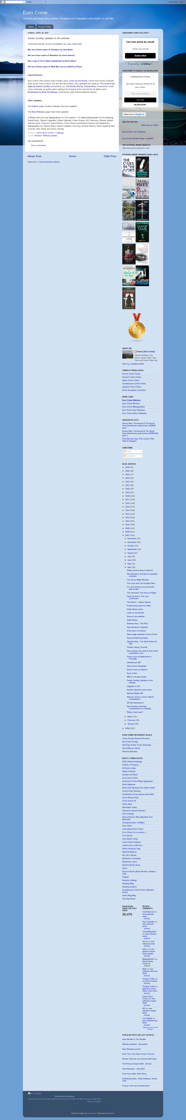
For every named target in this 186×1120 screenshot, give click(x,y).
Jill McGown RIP (134, 663)
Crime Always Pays (130, 798)
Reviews (38, 136)
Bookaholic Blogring (64, 1096)
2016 (127, 503)
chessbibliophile (149, 932)
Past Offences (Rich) (131, 748)
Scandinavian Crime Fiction (134, 384)
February (131, 720)
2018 (127, 496)
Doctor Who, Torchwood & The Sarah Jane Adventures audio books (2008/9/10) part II (140, 433)
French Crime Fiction (131, 374)
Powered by (133, 64)
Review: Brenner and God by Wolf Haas (139, 1059)
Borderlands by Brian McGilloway (42, 92)
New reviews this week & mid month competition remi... (142, 652)
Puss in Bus (132, 673)
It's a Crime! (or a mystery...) (134, 832)
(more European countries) (134, 390)
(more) (147, 919)
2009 (127, 528)
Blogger (111, 1113)
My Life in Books (129, 855)
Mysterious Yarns (129, 862)
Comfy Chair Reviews (131, 791)
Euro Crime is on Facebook (134, 132)
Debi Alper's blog (129, 807)
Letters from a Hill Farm (132, 845)
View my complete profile (133, 364)
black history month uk (147, 962)
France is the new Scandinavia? (136, 1086)
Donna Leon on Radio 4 (137, 670)
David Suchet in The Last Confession (138, 597)
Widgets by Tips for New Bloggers (150, 1028)
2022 (127, 482)
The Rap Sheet (128, 899)
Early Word (127, 826)
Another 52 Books (130, 775)
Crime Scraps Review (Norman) (136, 738)
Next (49, 1099)
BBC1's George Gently (136, 677)
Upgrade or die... (134, 686)
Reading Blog (128, 884)
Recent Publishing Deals (137, 638)
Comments (130, 456)
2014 (127, 510)
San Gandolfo (148, 922)
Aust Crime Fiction (130, 778)
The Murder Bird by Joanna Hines (81, 86)
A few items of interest (136, 631)
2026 (127, 467)
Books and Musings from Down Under (138, 788)
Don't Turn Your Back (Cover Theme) (138, 1054)
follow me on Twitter (149, 125)
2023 (127, 478)
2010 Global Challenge (132, 762)
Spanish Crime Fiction (131, 387)
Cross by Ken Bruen (78, 81)
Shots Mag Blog (129, 896)
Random (56, 1099)
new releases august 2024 (149, 1001)
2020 (127, 489)
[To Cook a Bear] (129, 220)
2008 (127, 532)
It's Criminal (127, 836)
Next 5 (75, 1099)
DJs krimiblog (128, 814)
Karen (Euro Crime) (146, 352)
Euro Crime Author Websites (134, 413)
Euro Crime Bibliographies (133, 407)
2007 (127, 535)
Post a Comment (38, 145)
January (131, 724)
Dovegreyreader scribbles (133, 823)
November (132, 542)
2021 (127, 485)
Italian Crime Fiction (130, 380)
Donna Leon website (136, 616)
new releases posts (148, 943)
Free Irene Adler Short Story (134, 1074)
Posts (128, 451)
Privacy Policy (44, 27)
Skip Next (97, 1099)
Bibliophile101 (148, 959)
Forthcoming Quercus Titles (139, 606)
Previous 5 (66, 1099)
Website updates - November (134, 1044)
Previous (41, 1099)
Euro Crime (35, 12)
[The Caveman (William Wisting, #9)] (142, 264)
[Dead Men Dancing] (142, 177)
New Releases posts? (131, 1049)
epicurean (91, 1113)
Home (31, 27)
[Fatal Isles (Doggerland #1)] (142, 198)
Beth (144, 969)
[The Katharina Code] (129, 242)
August (130, 553)
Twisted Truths (148, 979)
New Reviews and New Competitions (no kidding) (139, 707)
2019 (127, 492)
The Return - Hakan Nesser (139, 602)
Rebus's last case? (135, 712)
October (131, 546)
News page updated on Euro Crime (142, 634)
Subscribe (140, 55)
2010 (127, 525)
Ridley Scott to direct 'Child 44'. (140, 570)
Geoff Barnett (148, 912)
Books (33, 117)
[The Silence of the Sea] (129, 285)
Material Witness (129, 852)
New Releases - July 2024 (133, 1069)
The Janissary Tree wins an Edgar (141, 593)
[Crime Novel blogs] (137, 342)
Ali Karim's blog (128, 768)
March (130, 717)
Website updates (50, 136)
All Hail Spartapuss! (135, 703)
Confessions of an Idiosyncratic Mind (138, 794)
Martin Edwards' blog (131, 849)
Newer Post (34, 156)
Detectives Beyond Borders (134, 811)
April (129, 567)
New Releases (38, 112)
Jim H (144, 942)
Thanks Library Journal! (137, 647)
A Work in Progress (130, 765)
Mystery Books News (131, 865)
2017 (127, 500)
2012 (127, 518)
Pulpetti (125, 877)
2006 (127, 728)
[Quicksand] (142, 242)
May (129, 564)
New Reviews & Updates (137, 627)
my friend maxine (149, 981)
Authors (35, 106)
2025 (127, 471)
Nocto (124, 868)
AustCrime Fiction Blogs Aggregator (137, 781)
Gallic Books (132, 620)
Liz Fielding (147, 1018)
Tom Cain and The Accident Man (141, 583)
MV (143, 1008)
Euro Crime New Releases (133, 410)
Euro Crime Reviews (131, 403)
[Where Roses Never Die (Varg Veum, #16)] (129, 264)
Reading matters (129, 887)
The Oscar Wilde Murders (138, 580)
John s (145, 949)
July (129, 557)
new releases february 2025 (150, 971)
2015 (127, 507)
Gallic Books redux (135, 609)
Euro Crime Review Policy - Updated (138, 138)
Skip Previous (85, 1099)
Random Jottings (129, 880)
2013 (127, 514)
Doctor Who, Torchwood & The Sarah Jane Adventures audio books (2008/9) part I (139, 425)
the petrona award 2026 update (148, 951)
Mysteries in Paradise (131, 858)
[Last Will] (128, 309)
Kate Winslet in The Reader (134, 1039)
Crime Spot (127, 804)
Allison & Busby (128, 771)
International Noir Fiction (132, 829)
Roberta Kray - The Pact (137, 624)
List (34, 1099)
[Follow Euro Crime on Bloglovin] (134, 116)
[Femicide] (129, 198)
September (132, 549)
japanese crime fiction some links (149, 990)
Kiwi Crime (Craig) (130, 742)
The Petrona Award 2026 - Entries (137, 1064)
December (132, 539)
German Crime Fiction (131, 377)
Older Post (110, 156)
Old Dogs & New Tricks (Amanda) (136, 745)
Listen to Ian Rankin (135, 613)
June (129, 560)
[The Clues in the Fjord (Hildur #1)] (129, 176)
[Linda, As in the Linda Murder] (142, 285)
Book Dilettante (128, 784)
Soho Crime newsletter (137, 666)
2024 (127, 474)
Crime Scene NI (129, 801)
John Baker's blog (130, 839)
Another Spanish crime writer (139, 690)
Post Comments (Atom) (49, 162)
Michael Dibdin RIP (135, 693)
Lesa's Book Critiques (131, 842)
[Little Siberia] (142, 220)
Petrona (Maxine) (129, 751)
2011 (127, 521)
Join (30, 1099)
